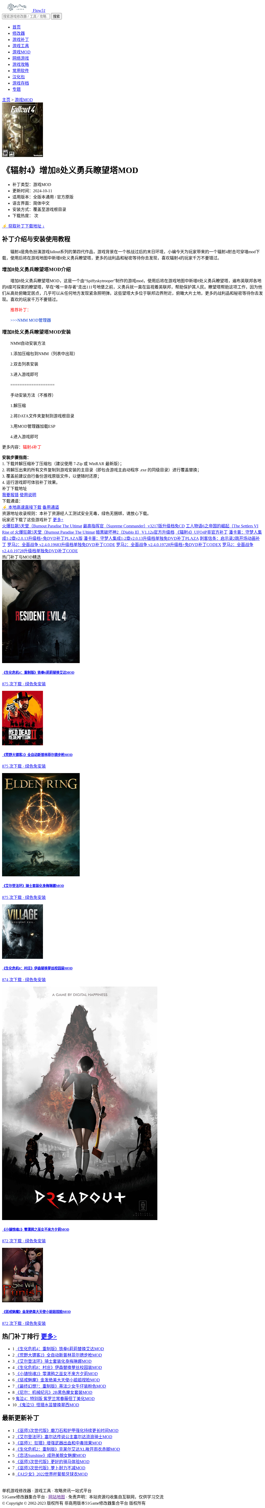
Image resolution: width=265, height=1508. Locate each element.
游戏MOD (21, 52)
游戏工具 (20, 46)
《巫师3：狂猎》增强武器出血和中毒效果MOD (59, 1443)
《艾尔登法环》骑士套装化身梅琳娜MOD (54, 1361)
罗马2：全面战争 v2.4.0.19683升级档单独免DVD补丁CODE (61, 544)
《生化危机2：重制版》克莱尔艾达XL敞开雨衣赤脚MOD (68, 1449)
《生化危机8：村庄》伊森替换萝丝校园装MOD (59, 1367)
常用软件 (20, 70)
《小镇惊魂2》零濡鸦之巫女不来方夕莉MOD (57, 1374)
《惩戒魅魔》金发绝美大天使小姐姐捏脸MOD (58, 1380)
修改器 (18, 33)
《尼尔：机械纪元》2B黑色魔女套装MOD (54, 1392)
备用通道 (50, 507)
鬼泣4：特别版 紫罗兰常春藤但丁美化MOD (55, 1398)
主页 (6, 100)
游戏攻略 (20, 64)
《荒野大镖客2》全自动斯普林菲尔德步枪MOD (59, 1355)
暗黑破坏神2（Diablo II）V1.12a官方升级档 (135, 532)
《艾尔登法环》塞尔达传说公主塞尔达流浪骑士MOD (64, 1437)
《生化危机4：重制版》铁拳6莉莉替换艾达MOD (60, 1349)
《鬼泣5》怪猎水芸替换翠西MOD (48, 1405)
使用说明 (28, 495)
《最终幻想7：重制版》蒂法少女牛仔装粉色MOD (61, 1386)
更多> (49, 1336)
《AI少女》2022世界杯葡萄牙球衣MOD (52, 1474)
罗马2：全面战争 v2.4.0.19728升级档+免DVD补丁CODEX (168, 544)
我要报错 (10, 495)
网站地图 (56, 1497)
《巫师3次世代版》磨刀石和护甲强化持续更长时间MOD (67, 1430)
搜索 (56, 16)
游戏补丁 (20, 39)
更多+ (58, 520)
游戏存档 (20, 83)
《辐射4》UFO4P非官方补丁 (201, 532)
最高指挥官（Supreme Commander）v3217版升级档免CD (134, 526)
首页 (16, 27)
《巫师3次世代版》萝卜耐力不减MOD (50, 1468)
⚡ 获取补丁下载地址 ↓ (23, 226)
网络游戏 (20, 58)
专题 (16, 89)
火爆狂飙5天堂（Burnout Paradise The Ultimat (42, 526)
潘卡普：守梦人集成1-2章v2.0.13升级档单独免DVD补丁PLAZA (141, 538)
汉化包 (18, 77)
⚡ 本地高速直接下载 (21, 507)
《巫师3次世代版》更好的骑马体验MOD (53, 1461)
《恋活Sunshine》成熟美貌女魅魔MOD (51, 1455)
